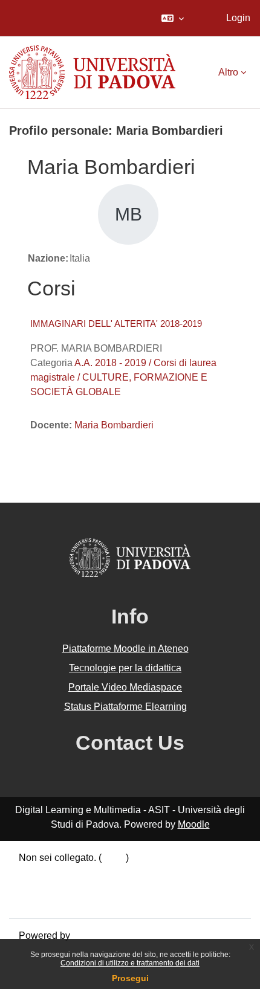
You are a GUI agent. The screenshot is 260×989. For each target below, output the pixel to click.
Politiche (37, 886)
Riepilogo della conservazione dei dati (101, 872)
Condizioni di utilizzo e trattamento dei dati (130, 963)
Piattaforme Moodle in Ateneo (125, 648)
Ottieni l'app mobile (60, 901)
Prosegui (130, 978)
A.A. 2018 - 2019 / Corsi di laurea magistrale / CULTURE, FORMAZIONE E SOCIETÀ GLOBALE (123, 377)
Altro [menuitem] (228, 72)
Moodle (194, 824)
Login (238, 18)
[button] (172, 18)
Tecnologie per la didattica (125, 668)
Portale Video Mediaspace (125, 687)
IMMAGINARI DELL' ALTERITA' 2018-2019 (116, 323)
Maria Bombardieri (114, 425)
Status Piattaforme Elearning (125, 706)
